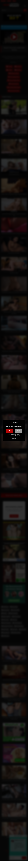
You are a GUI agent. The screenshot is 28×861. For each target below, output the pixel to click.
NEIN (18, 430)
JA (10, 430)
